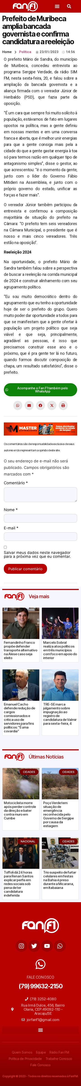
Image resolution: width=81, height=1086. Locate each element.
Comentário (16, 483)
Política (25, 52)
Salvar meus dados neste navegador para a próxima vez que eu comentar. (37, 555)
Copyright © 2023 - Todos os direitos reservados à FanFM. (40, 1076)
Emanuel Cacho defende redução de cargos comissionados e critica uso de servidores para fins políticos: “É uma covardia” (19, 717)
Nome (11, 510)
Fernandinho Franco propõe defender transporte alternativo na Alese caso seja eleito (20, 650)
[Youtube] (47, 946)
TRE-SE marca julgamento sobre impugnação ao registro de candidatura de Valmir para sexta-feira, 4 (59, 714)
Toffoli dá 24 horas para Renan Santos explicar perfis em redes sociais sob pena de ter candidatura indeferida (18, 883)
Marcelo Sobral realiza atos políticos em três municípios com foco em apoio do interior (60, 650)
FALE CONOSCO (40, 977)
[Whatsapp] (60, 946)
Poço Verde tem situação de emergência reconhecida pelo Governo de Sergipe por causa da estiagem (58, 814)
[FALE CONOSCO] (40, 964)
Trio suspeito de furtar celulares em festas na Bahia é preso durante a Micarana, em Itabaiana (59, 880)
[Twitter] (34, 946)
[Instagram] (21, 946)
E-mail (11, 528)
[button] (57, 6)
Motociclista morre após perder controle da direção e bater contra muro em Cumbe (20, 810)
